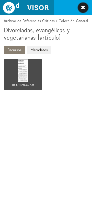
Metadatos (39, 49)
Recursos (14, 49)
